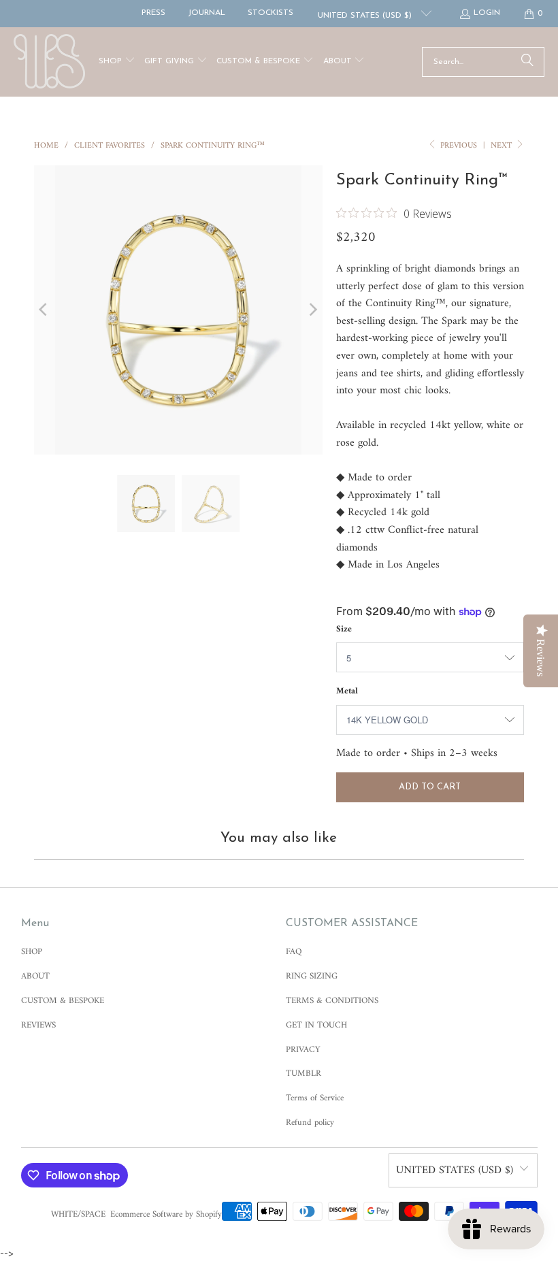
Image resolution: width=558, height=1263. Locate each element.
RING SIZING (312, 976)
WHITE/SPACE (78, 1214)
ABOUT (35, 976)
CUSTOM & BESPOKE (62, 1000)
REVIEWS (38, 1025)
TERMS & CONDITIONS (332, 1000)
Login (487, 13)
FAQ (293, 951)
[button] (117, 62)
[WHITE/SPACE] (49, 62)
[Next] (312, 309)
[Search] (527, 62)
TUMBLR (303, 1073)
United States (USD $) (366, 16)
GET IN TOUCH (316, 1025)
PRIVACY (303, 1049)
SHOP (31, 951)
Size (344, 629)
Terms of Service (315, 1098)
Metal (347, 691)
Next (502, 146)
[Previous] (44, 309)
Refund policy (310, 1122)
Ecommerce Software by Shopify (166, 1214)
